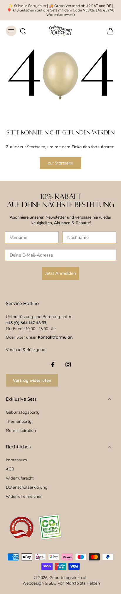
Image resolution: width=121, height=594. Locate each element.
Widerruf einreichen (24, 496)
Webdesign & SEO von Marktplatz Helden (61, 582)
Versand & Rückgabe (25, 349)
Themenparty (18, 421)
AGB (10, 468)
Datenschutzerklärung (27, 487)
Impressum (16, 459)
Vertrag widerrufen (32, 380)
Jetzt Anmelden (60, 273)
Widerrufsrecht (20, 477)
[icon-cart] (108, 31)
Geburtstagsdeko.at (68, 577)
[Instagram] (68, 364)
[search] (22, 31)
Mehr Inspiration (21, 430)
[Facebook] (52, 364)
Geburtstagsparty (22, 412)
